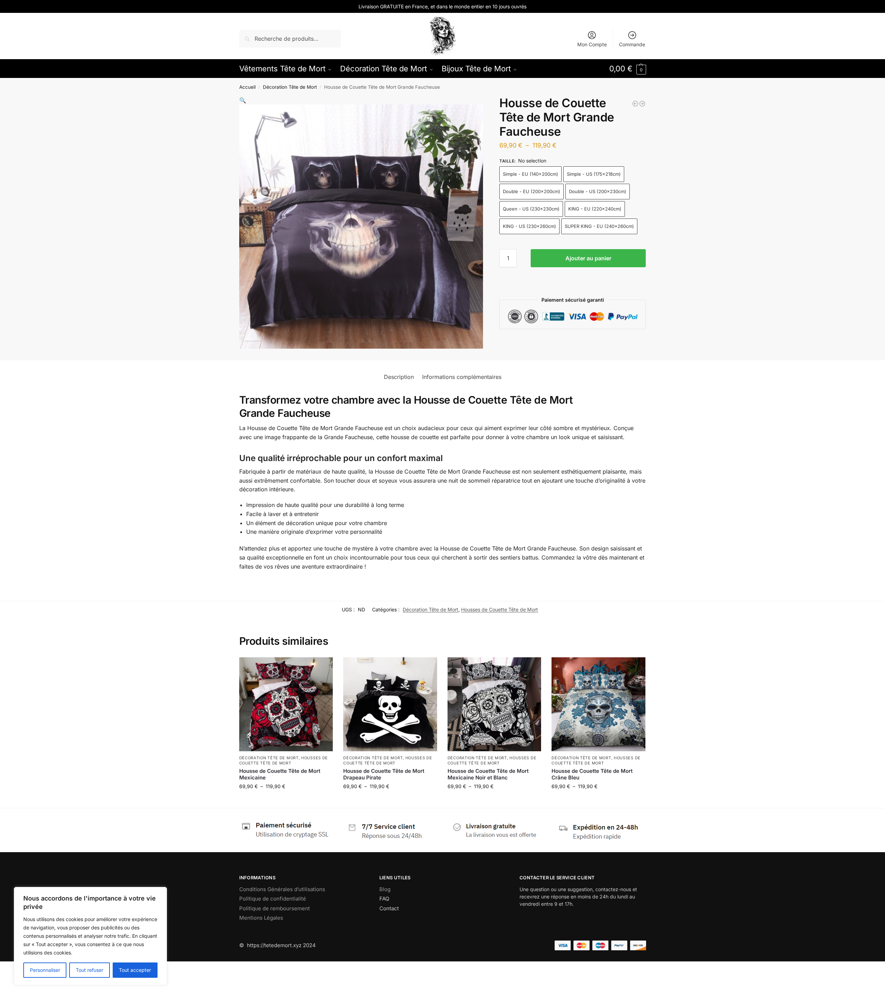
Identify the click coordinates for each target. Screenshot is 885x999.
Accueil (247, 87)
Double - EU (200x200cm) (531, 191)
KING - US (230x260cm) (529, 226)
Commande (632, 44)
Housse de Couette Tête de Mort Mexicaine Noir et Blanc (488, 774)
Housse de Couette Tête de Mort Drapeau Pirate (383, 774)
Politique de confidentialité (272, 898)
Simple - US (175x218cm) (594, 174)
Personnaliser (45, 970)
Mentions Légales (261, 917)
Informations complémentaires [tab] (461, 376)
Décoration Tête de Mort (290, 87)
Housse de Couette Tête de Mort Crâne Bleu (592, 774)
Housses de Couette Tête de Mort (499, 609)
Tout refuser (89, 970)
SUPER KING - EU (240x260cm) (599, 226)
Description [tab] (399, 376)
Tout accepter (135, 970)
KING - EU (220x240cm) (594, 209)
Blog (385, 889)
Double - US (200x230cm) (597, 191)
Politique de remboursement (274, 908)
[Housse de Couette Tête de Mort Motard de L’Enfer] (642, 103)
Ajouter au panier (588, 258)
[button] (627, 68)
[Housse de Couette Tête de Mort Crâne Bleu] (598, 704)
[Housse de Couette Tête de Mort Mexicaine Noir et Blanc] (494, 704)
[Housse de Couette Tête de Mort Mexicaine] (286, 704)
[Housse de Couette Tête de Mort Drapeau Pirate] (390, 704)
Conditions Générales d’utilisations (282, 889)
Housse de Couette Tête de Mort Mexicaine (279, 774)
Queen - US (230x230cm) (531, 209)
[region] (90, 936)
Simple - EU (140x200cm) (530, 174)
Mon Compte (592, 44)
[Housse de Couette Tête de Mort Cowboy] (635, 103)
